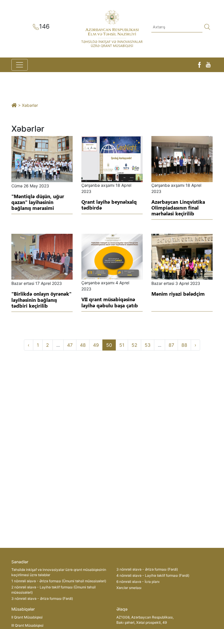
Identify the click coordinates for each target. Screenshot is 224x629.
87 (171, 345)
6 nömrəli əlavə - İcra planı (138, 581)
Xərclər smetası (128, 588)
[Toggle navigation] (19, 65)
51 (121, 345)
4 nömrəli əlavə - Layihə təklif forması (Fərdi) (152, 575)
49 (96, 345)
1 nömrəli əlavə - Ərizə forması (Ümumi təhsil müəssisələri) (58, 581)
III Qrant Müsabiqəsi (27, 625)
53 (147, 345)
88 (184, 345)
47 (70, 345)
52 (134, 345)
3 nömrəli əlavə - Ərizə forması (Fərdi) (42, 598)
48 (83, 345)
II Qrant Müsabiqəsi (27, 617)
